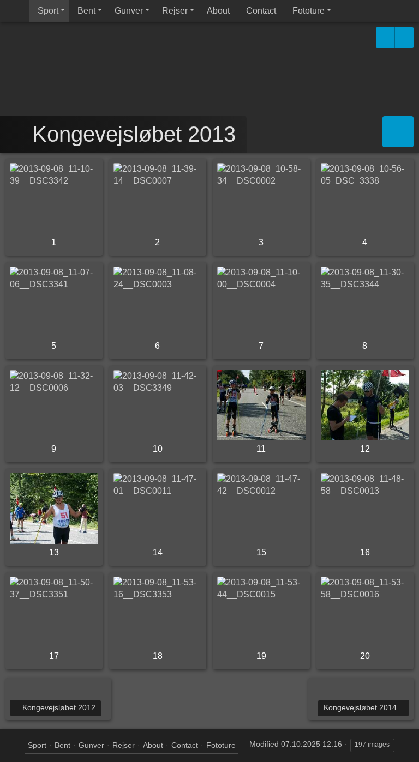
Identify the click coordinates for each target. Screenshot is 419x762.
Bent (86, 10)
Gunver (129, 10)
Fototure (308, 10)
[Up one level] (17, 134)
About (218, 10)
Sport (48, 10)
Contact (261, 10)
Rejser (175, 10)
